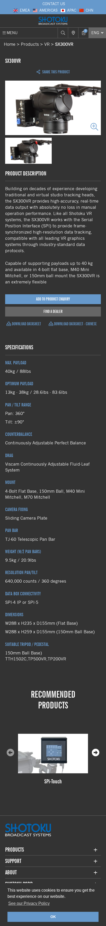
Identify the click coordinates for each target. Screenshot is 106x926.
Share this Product (55, 72)
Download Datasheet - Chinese (75, 323)
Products (30, 44)
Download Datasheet (26, 323)
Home (9, 44)
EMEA (25, 10)
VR (47, 44)
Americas (48, 10)
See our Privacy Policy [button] (29, 903)
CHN (89, 10)
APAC (71, 10)
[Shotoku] (53, 21)
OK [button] (53, 917)
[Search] (63, 33)
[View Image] (28, 151)
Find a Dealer (53, 311)
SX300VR (64, 44)
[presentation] (96, 753)
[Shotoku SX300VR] (53, 108)
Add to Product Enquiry (53, 299)
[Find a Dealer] (73, 33)
